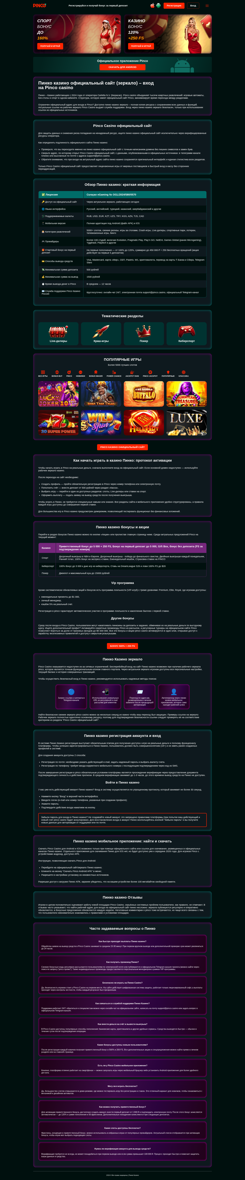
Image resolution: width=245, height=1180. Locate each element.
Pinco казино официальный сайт (122, 447)
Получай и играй (50, 46)
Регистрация (174, 5)
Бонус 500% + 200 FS (122, 646)
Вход (193, 5)
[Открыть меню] (207, 6)
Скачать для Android (122, 67)
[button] (240, 1169)
